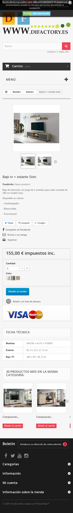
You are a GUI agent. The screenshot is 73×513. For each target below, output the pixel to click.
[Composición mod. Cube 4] (18, 398)
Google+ (41, 223)
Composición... (11, 416)
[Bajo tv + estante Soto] (28, 161)
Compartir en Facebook (18, 229)
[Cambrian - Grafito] (13, 278)
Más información (41, 13)
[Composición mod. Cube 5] (51, 398)
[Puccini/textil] (18, 278)
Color (9, 273)
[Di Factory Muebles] (36, 23)
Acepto (27, 13)
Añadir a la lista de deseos (26, 301)
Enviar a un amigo (17, 235)
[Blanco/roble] (8, 278)
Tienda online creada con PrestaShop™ (29, 503)
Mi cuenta (10, 483)
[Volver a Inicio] (6, 92)
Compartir (25, 223)
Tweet (10, 223)
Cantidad (10, 263)
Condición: (8, 184)
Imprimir (12, 240)
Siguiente (55, 161)
